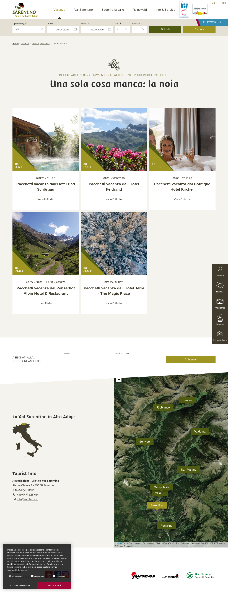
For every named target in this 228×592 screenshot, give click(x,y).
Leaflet (118, 543)
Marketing (60, 576)
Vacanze (25, 43)
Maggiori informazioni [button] (17, 570)
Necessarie (17, 576)
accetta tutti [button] (54, 585)
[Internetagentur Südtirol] (224, 588)
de (213, 2)
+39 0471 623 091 (27, 494)
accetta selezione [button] (20, 585)
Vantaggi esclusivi (41, 43)
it (218, 2)
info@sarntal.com (27, 499)
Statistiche (38, 576)
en (224, 2)
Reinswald (140, 10)
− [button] (119, 379)
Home (15, 43)
